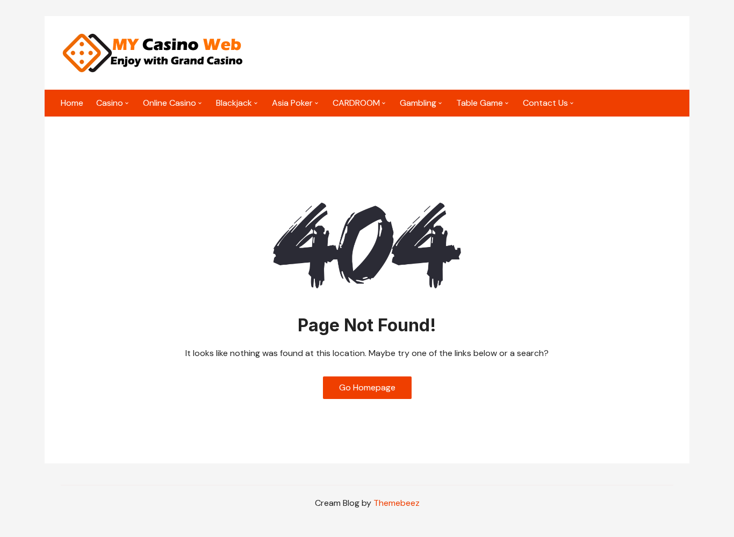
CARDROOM (356, 102)
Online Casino (169, 102)
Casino (109, 102)
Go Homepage (367, 387)
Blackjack (234, 102)
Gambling (418, 102)
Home (72, 102)
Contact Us (545, 102)
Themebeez (396, 503)
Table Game (479, 102)
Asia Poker (292, 102)
